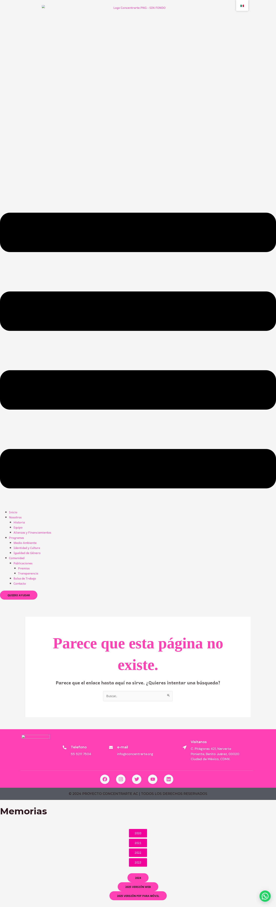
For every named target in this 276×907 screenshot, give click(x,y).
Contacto (20, 583)
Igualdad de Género (27, 552)
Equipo (18, 527)
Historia (19, 522)
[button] (138, 351)
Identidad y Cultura (27, 547)
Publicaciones (23, 563)
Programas (16, 537)
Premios (24, 568)
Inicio (13, 512)
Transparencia (28, 573)
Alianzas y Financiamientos (32, 532)
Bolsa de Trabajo (25, 578)
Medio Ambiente (25, 542)
